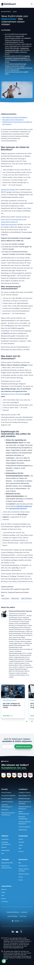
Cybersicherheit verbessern (18, 508)
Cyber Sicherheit (26, 598)
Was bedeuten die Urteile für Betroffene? (14, 117)
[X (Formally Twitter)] (21, 931)
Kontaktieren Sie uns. (14, 767)
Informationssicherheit (9, 700)
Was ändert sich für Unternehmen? (13, 119)
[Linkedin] (13, 931)
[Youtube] (17, 931)
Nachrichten (5, 598)
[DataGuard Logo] (8, 4)
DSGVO (6, 333)
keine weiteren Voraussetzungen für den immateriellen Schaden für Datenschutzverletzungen (13, 221)
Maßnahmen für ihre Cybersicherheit (13, 394)
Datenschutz (15, 598)
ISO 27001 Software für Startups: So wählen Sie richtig (12, 705)
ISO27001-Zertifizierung (24, 506)
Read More (6, 715)
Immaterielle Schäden (8, 189)
